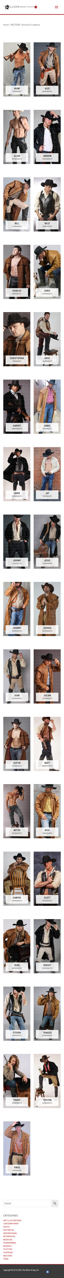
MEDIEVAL (8, 1239)
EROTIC (6, 1226)
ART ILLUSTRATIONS (12, 1220)
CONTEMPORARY (11, 1223)
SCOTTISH (7, 1249)
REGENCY (7, 1246)
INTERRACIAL (9, 1236)
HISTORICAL (8, 1230)
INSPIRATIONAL (10, 1233)
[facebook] (48, 1272)
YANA (6, 1258)
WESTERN (7, 1255)
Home (6, 24)
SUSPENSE (8, 1252)
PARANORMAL (9, 1242)
